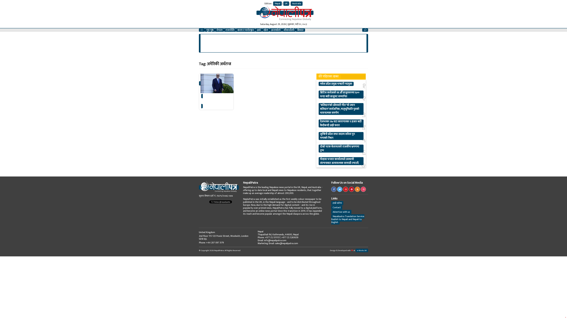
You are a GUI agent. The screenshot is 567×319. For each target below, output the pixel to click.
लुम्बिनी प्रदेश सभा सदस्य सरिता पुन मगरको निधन (337, 136)
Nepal (277, 4)
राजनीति (229, 30)
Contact (337, 208)
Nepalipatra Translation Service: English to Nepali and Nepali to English (347, 219)
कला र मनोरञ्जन (245, 30)
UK (286, 4)
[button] (202, 30)
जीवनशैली (289, 30)
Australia (296, 4)
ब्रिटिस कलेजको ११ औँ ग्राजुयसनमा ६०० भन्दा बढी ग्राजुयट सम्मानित (339, 95)
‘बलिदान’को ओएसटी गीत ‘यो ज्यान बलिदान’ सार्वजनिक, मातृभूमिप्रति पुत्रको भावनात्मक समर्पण (339, 109)
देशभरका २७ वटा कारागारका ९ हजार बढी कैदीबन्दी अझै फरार (341, 123)
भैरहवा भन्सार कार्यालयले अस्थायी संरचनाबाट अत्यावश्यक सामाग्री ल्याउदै (339, 161)
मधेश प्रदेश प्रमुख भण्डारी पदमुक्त (336, 84)
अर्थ (259, 30)
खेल (266, 30)
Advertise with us (341, 212)
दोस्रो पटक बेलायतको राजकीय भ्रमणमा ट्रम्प (339, 149)
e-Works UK (362, 250)
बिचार (300, 30)
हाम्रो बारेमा (337, 203)
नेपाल (219, 30)
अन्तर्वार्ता (276, 30)
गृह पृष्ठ (210, 30)
